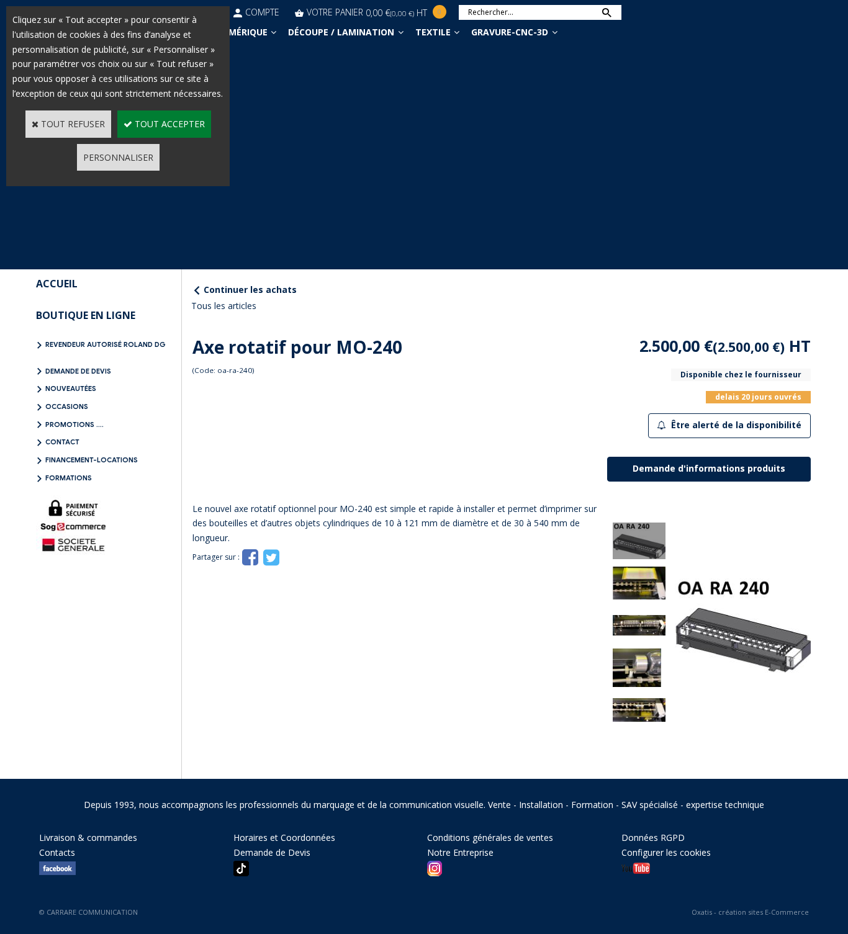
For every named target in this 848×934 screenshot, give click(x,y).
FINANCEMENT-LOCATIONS (91, 460)
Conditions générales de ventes (490, 837)
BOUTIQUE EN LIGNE (85, 315)
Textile (433, 32)
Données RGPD (653, 837)
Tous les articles (223, 306)
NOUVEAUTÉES (70, 388)
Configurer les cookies (666, 852)
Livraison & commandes (88, 837)
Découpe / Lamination (341, 32)
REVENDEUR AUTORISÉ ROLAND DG (105, 344)
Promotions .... (74, 424)
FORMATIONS (68, 478)
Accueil (57, 283)
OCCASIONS (66, 406)
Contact (62, 442)
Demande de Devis (78, 371)
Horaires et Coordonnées (284, 837)
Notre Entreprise (460, 852)
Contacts (57, 852)
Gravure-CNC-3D (509, 32)
